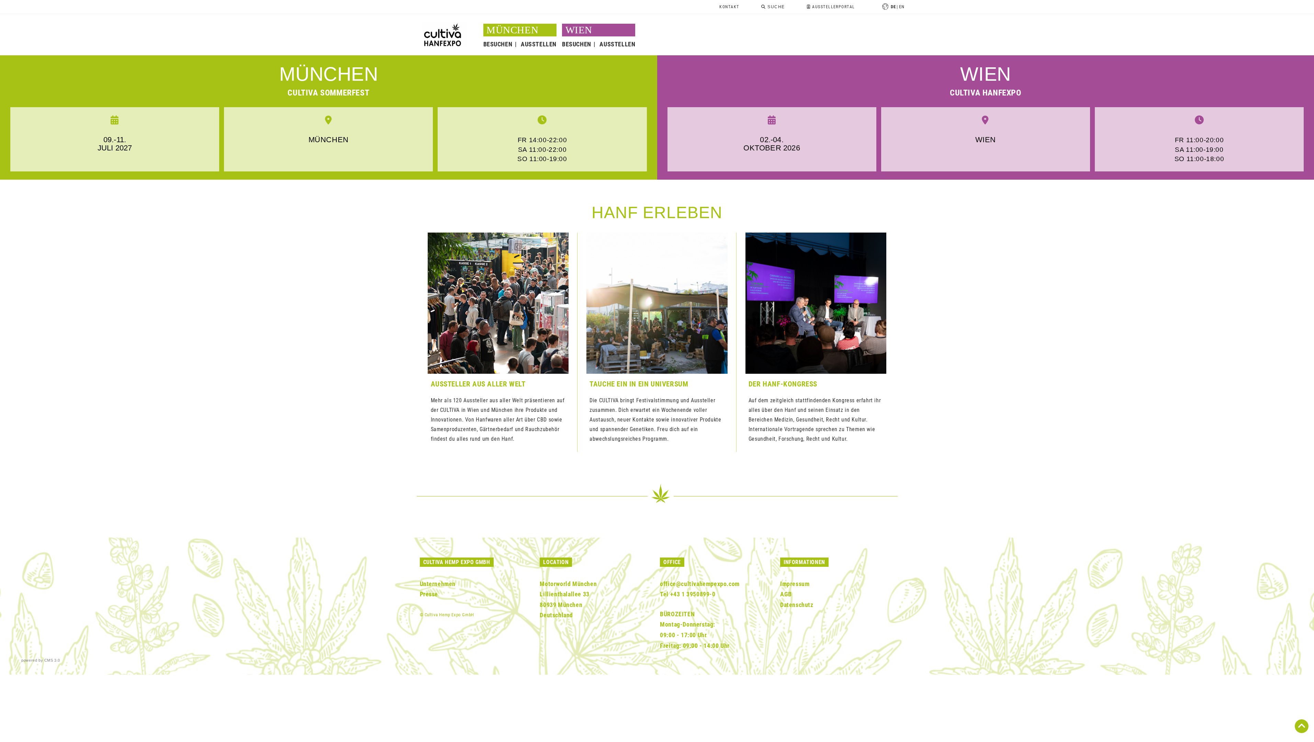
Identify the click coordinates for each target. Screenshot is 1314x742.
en (901, 6)
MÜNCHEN (328, 74)
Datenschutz (796, 604)
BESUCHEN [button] (498, 44)
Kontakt (729, 6)
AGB (786, 594)
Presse (429, 594)
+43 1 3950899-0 (693, 594)
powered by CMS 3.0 (40, 660)
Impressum (794, 583)
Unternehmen (438, 583)
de (893, 6)
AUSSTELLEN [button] (539, 44)
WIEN (578, 29)
